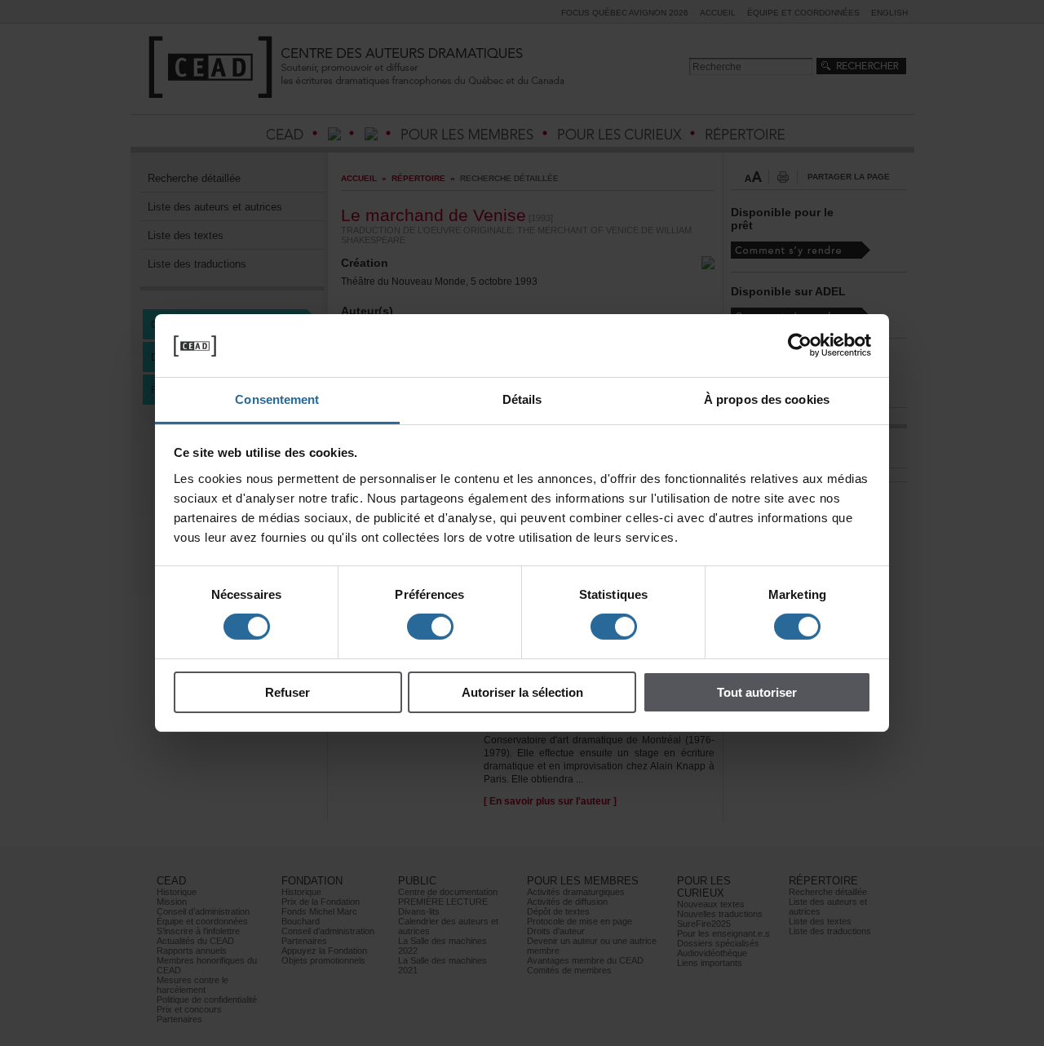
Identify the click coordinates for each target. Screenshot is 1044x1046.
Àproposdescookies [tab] (766, 399)
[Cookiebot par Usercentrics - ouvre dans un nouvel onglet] (799, 345)
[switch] (430, 627)
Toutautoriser (757, 692)
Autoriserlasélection (522, 692)
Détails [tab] (522, 399)
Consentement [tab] (277, 399)
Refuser (287, 692)
